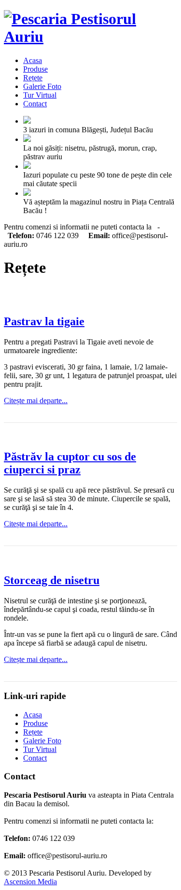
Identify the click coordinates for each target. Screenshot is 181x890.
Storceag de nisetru (51, 580)
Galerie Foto (42, 86)
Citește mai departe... (36, 400)
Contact (35, 104)
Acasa (32, 60)
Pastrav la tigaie (44, 321)
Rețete (32, 78)
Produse (35, 69)
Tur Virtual (39, 95)
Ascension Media (30, 881)
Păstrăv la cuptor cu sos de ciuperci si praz (70, 463)
